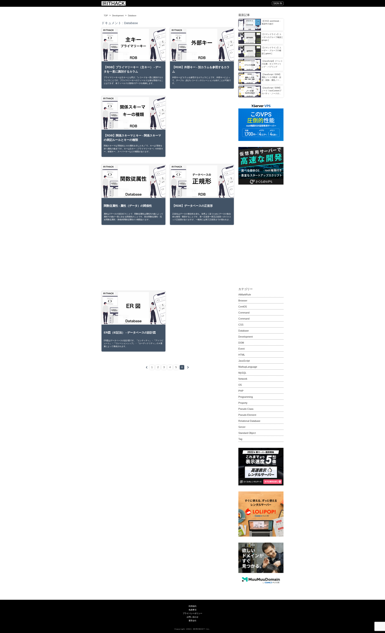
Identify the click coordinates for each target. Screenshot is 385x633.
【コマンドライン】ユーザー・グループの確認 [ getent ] (271, 50)
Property (242, 403)
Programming (245, 397)
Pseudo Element (247, 415)
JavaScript (244, 361)
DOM (241, 342)
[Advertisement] (202, 121)
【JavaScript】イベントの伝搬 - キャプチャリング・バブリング (272, 64)
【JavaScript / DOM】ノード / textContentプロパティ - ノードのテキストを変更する (271, 91)
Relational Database (249, 421)
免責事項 (192, 610)
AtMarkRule (244, 294)
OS (240, 385)
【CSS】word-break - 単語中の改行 (271, 22)
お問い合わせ (192, 617)
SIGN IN (277, 3)
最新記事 (244, 15)
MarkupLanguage (247, 367)
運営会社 (192, 620)
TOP (106, 15)
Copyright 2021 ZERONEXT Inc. (193, 629)
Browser (242, 300)
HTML (241, 355)
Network (242, 379)
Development (118, 15)
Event (241, 348)
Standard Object (247, 433)
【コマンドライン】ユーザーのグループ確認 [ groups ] (272, 37)
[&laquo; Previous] (146, 367)
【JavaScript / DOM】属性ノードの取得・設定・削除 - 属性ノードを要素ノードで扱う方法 (271, 77)
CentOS (242, 306)
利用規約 (192, 606)
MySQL (242, 373)
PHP (240, 391)
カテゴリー (245, 289)
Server (241, 427)
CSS (240, 324)
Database (132, 15)
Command (243, 312)
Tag (240, 439)
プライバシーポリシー (192, 613)
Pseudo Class (245, 409)
